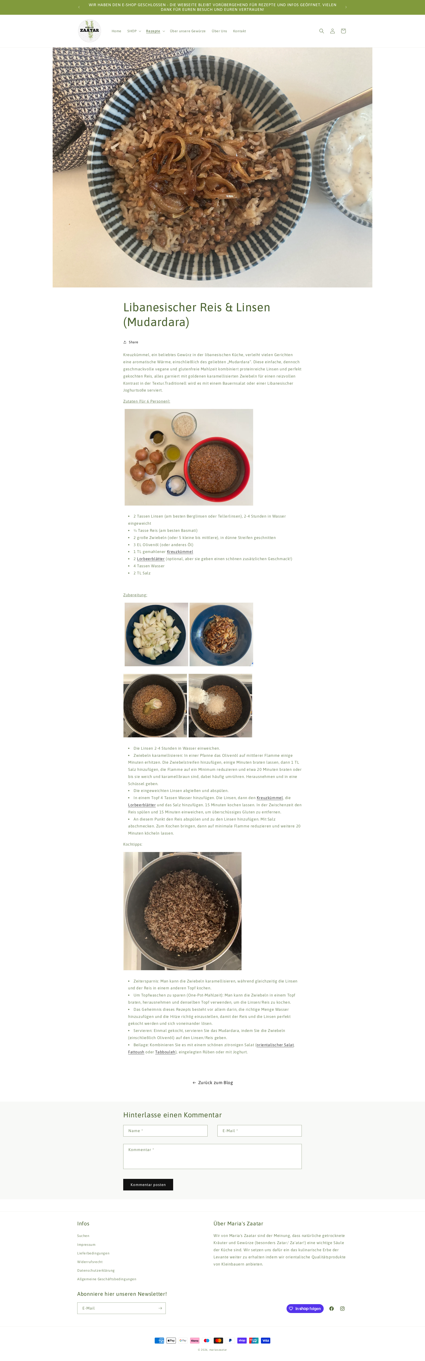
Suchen (83, 1236)
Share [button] (133, 342)
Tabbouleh (165, 1052)
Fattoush (136, 1052)
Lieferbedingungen (93, 1253)
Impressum (86, 1244)
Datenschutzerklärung (96, 1270)
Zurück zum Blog (215, 1082)
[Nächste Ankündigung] (346, 7)
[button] (133, 31)
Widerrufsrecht (90, 1262)
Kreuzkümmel (180, 551)
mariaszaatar (218, 1349)
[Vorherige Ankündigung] (79, 7)
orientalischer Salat (275, 1045)
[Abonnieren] (160, 1308)
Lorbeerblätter (151, 558)
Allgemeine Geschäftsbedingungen (107, 1279)
